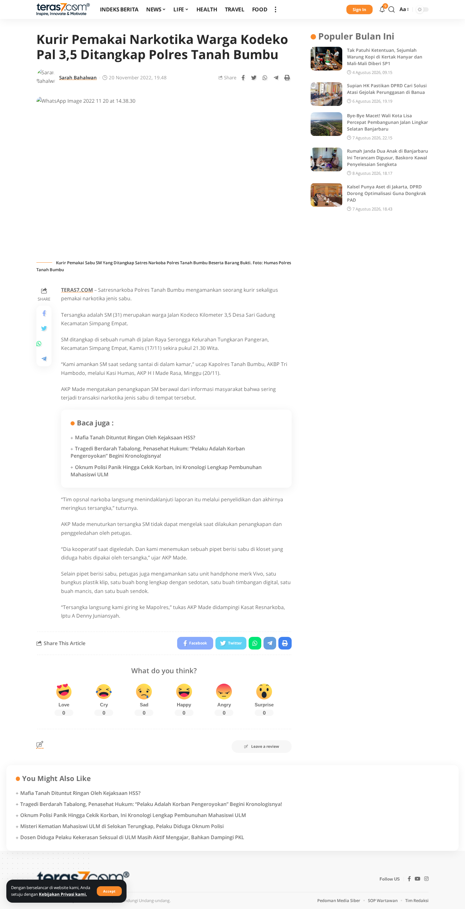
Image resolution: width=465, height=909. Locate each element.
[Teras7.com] (63, 9)
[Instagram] (426, 879)
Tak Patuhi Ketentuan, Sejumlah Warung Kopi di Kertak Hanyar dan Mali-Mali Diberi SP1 (384, 56)
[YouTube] (417, 879)
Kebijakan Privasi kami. (63, 894)
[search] (391, 9)
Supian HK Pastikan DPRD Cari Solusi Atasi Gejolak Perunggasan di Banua (387, 88)
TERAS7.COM (77, 289)
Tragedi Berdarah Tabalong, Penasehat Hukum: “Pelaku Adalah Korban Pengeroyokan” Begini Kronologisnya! (158, 452)
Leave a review (265, 746)
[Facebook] (409, 879)
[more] (275, 9)
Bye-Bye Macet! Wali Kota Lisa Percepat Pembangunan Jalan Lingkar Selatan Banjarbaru (387, 122)
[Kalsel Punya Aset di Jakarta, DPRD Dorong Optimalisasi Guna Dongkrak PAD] (326, 195)
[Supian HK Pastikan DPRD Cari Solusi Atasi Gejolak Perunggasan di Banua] (326, 94)
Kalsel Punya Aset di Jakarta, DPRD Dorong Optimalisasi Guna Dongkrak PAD (386, 193)
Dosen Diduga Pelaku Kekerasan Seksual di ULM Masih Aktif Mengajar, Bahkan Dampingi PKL (132, 837)
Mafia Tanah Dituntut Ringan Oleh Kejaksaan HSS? (135, 437)
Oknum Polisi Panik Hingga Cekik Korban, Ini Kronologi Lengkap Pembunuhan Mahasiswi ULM (133, 815)
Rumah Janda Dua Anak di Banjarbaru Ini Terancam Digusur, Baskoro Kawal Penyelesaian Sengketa (387, 157)
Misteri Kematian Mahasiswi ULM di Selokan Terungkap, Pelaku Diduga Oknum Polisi (122, 826)
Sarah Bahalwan (78, 77)
